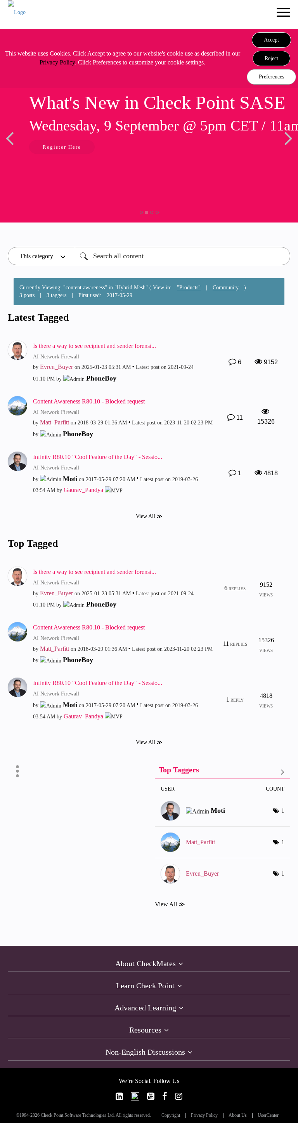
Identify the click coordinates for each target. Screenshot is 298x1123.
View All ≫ (149, 516)
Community (226, 287)
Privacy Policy (57, 62)
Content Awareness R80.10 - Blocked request (89, 401)
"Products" (189, 287)
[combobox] (182, 256)
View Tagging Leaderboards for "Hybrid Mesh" (222, 771)
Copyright (170, 1115)
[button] (271, 40)
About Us (238, 1115)
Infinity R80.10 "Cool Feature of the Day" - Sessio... (97, 457)
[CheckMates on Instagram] (178, 1096)
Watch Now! (140, 148)
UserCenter (268, 1115)
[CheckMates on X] (135, 1096)
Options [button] (17, 771)
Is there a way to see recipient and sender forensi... (94, 345)
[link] (119, 1096)
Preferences (271, 77)
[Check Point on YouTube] (151, 1096)
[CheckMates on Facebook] (164, 1096)
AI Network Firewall (56, 357)
